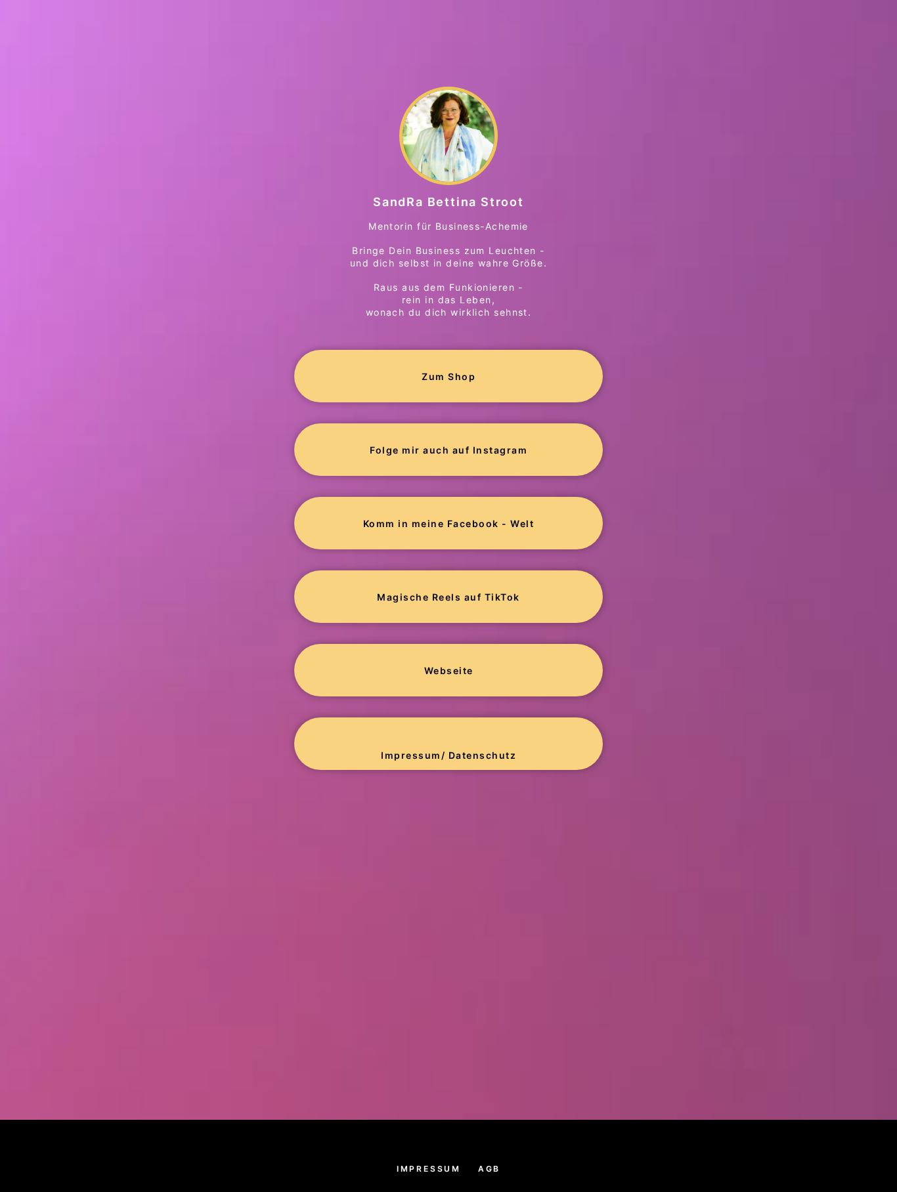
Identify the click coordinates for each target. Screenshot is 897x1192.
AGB (489, 1169)
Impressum (429, 1169)
